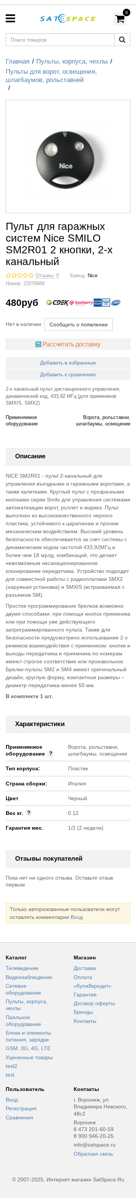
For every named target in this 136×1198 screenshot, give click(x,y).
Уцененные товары (29, 1057)
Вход (77, 917)
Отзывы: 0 (47, 275)
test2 (11, 1066)
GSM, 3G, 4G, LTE (28, 1048)
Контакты (85, 1021)
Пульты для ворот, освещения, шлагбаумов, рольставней (51, 76)
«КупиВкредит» (92, 986)
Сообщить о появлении (78, 324)
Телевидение (22, 968)
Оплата (83, 977)
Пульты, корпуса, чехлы (72, 61)
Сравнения (19, 1117)
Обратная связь (93, 1154)
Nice (92, 275)
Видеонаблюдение (29, 977)
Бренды (83, 1012)
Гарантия (85, 995)
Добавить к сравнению (68, 374)
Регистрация (21, 1108)
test (10, 1075)
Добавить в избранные (68, 363)
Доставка (85, 968)
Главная (17, 61)
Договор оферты (94, 1003)
